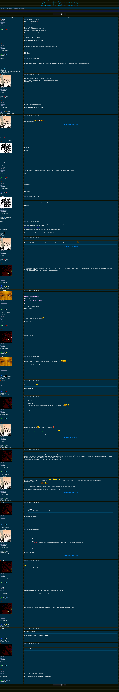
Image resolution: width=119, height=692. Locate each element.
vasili (1, 221)
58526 (26, 529)
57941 (26, 314)
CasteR (2, 58)
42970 (26, 237)
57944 (26, 356)
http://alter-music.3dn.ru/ (45, 593)
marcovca (4, 44)
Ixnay (3, 19)
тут (32, 270)
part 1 (25, 298)
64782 (26, 587)
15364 (26, 58)
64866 (26, 628)
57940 (26, 290)
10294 (26, 19)
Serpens (4, 290)
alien (3, 264)
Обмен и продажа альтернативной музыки (35, 40)
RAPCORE (9, 8)
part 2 (29, 298)
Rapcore (15, 8)
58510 (26, 449)
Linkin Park (27, 308)
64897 (26, 643)
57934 (26, 263)
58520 (26, 476)
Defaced (2, 62)
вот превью (33, 269)
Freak (1, 47)
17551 (26, 167)
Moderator (2, 302)
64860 (26, 601)
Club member (3, 89)
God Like (2, 279)
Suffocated (2, 22)
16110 (26, 74)
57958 (26, 423)
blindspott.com (37, 32)
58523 (26, 502)
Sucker (2, 318)
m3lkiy (3, 314)
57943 (26, 330)
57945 (26, 380)
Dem (3, 587)
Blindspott (22, 8)
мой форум (27, 53)
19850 (26, 196)
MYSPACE (26, 150)
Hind (3, 142)
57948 (26, 396)
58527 (26, 560)
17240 (26, 142)
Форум (3, 8)
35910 (26, 221)
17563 (26, 181)
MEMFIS (4, 74)
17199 (26, 115)
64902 (26, 670)
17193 (26, 100)
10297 (26, 44)
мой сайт (26, 52)
